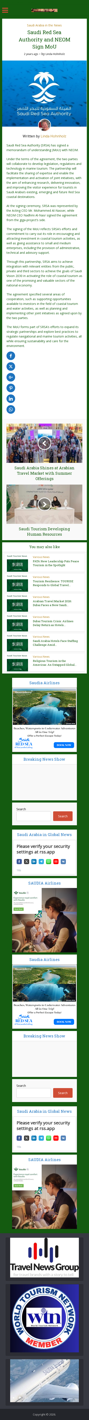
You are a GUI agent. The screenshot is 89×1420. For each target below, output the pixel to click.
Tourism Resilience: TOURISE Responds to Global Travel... (53, 583)
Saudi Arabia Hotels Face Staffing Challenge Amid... (55, 643)
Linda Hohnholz (55, 54)
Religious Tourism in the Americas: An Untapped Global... (54, 663)
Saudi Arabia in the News (44, 25)
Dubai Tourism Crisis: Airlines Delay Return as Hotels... (53, 623)
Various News (41, 557)
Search (21, 809)
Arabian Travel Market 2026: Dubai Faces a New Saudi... (52, 603)
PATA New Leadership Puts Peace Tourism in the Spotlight (56, 563)
